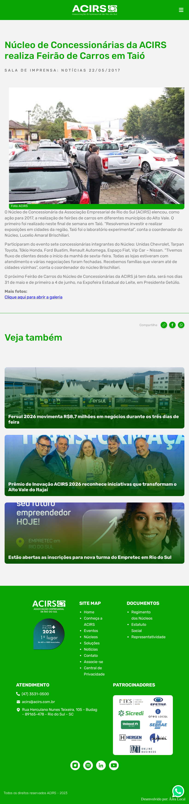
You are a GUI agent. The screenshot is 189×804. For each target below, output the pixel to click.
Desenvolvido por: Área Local (163, 799)
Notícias (91, 649)
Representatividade (148, 637)
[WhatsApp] (181, 325)
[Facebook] (172, 325)
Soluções (92, 643)
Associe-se (93, 662)
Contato (91, 655)
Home (89, 612)
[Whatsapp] (178, 792)
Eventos (91, 631)
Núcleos (91, 637)
